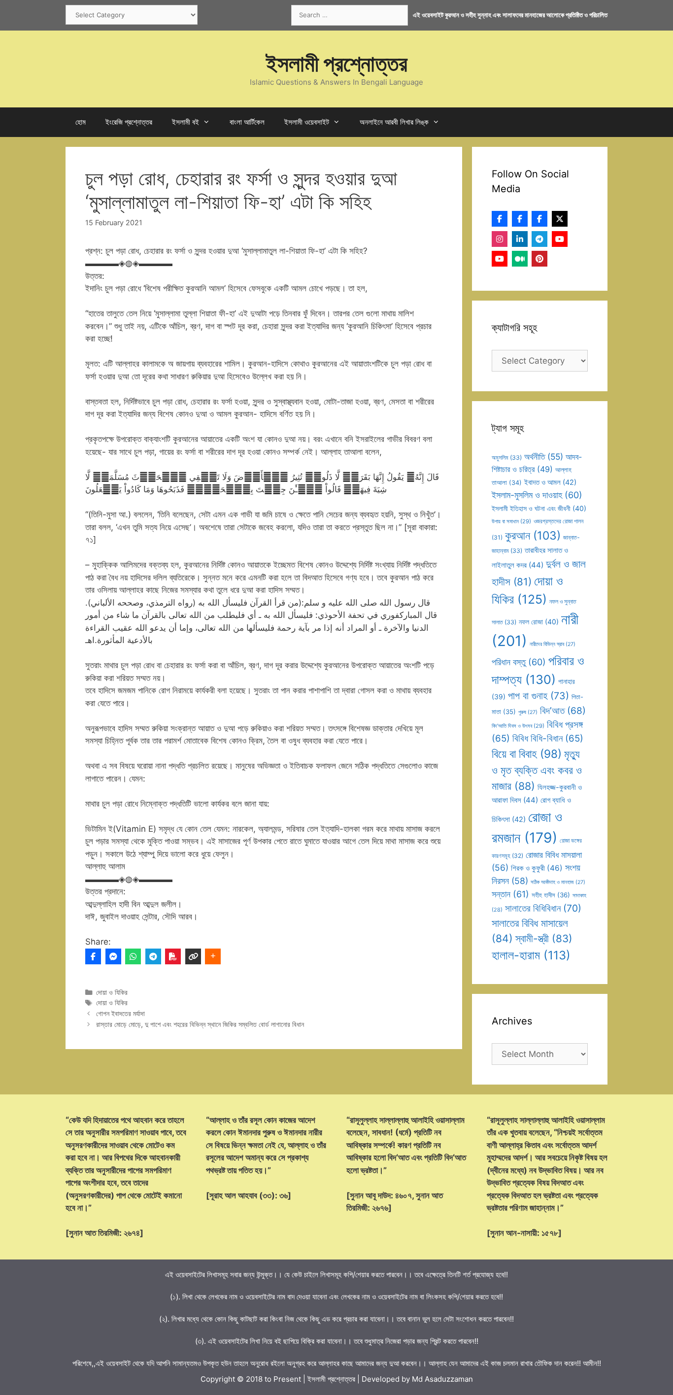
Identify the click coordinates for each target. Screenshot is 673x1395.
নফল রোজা (539, 621)
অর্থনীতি (543, 456)
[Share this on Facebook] (93, 956)
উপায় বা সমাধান (511, 521)
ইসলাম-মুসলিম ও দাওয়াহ (537, 495)
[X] (560, 219)
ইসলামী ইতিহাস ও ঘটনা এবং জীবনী (539, 508)
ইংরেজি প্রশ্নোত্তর (128, 122)
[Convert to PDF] (173, 956)
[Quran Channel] (499, 259)
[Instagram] (499, 239)
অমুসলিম (507, 457)
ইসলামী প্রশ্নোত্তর (336, 63)
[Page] (520, 219)
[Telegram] (153, 956)
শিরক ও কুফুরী (537, 868)
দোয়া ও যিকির (112, 992)
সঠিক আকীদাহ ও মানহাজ (558, 882)
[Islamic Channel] (560, 239)
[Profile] (499, 219)
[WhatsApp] (133, 956)
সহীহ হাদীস (551, 895)
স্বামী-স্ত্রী (543, 938)
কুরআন (533, 536)
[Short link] (193, 956)
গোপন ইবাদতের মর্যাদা (120, 1013)
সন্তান (510, 894)
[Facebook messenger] (113, 956)
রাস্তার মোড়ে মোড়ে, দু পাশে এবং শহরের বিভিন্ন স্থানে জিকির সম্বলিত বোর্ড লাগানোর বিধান (200, 1024)
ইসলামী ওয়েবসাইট (306, 122)
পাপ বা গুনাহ (538, 696)
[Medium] (520, 259)
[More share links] (213, 956)
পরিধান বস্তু (519, 662)
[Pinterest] (539, 259)
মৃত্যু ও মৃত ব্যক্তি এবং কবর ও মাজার (537, 770)
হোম (80, 122)
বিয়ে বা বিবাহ (527, 753)
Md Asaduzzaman (442, 1379)
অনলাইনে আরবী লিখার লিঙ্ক (394, 122)
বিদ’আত (563, 710)
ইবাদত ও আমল (550, 482)
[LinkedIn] (520, 239)
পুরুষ (528, 712)
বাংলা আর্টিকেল (247, 122)
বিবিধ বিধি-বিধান (547, 738)
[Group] (539, 219)
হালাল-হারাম (531, 955)
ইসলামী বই (185, 122)
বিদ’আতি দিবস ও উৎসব (518, 725)
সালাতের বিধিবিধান (543, 908)
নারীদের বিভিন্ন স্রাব (552, 644)
